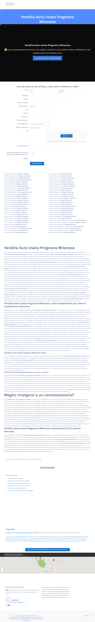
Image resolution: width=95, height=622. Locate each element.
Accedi (41, 617)
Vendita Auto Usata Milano (15, 478)
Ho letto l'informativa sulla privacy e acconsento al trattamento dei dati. (17, 153)
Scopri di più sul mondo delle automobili (18, 532)
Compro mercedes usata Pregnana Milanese (57, 539)
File (27, 131)
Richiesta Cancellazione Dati (25, 617)
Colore (26, 113)
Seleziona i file (66, 136)
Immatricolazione (23, 120)
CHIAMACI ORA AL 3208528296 (47, 58)
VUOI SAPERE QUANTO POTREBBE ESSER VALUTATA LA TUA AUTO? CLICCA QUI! (47, 549)
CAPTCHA (26, 158)
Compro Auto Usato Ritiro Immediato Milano (54, 597)
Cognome (61, 92)
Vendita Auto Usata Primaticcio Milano (19, 481)
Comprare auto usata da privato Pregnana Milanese (48, 541)
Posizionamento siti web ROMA (29, 619)
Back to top (86, 615)
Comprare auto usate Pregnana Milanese (40, 537)
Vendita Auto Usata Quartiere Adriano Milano (20, 490)
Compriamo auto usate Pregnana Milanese (32, 539)
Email (26, 99)
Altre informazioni (23, 146)
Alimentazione (24, 106)
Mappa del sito (36, 617)
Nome (27, 90)
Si (32, 152)
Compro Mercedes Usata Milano (59, 595)
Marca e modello (23, 102)
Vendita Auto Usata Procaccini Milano (18, 483)
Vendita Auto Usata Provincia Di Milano (19, 485)
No (33, 155)
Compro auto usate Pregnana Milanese (17, 537)
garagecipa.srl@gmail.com (17, 602)
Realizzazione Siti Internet (15, 619)
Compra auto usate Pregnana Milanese (75, 541)
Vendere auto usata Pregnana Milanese (22, 541)
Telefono (25, 95)
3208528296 (15, 600)
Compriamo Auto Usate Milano (50, 587)
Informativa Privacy (14, 617)
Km (27, 110)
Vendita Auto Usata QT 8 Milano (17, 488)
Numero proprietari (22, 127)
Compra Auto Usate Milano (54, 591)
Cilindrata (25, 117)
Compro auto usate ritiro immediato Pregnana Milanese (68, 537)
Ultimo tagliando (23, 123)
